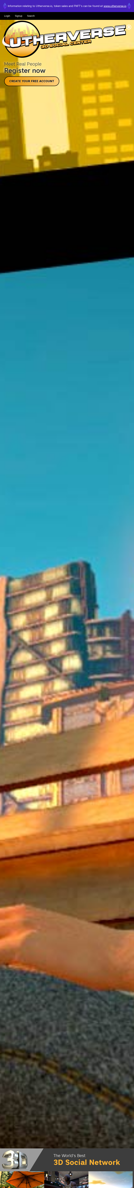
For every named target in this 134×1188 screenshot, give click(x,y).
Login (7, 16)
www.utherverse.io (115, 6)
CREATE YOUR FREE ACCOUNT (31, 81)
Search (31, 16)
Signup (18, 16)
